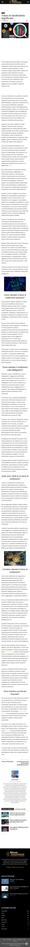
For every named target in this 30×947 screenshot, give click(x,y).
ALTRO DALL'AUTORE (20, 809)
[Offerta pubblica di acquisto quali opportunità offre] (5, 821)
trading (6, 10)
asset (10, 165)
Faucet (14, 939)
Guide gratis (19, 939)
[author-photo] (15, 777)
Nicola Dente (5, 20)
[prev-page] (2, 834)
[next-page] (5, 834)
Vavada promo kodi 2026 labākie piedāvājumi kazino (23, 763)
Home (2, 10)
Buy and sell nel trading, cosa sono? (19, 893)
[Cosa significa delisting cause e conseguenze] (5, 829)
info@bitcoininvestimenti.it (18, 867)
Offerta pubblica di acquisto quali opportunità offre (18, 821)
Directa (7, 730)
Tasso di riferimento (7, 761)
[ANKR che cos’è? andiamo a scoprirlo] (5, 881)
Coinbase (21, 711)
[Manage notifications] (26, 944)
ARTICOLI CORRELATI (7, 809)
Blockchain (9, 939)
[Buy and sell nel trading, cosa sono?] (5, 895)
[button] (28, 2)
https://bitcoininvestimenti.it (15, 781)
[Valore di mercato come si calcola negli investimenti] (5, 814)
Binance (3, 713)
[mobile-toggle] (2, 2)
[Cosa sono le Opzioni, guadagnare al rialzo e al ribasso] (5, 888)
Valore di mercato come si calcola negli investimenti (17, 814)
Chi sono (15, 941)
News (24, 939)
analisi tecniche (9, 652)
